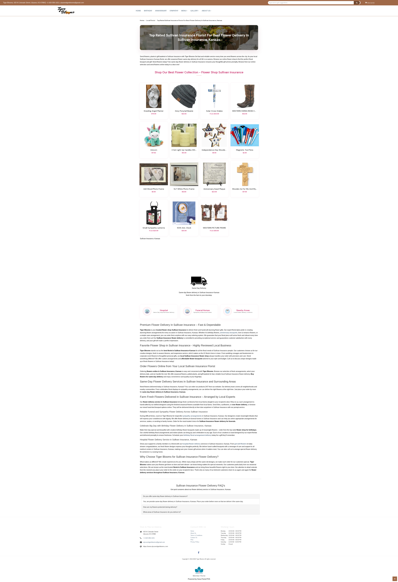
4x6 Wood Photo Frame (153, 189)
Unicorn (153, 150)
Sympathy (174, 11)
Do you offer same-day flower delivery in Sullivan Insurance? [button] (165, 496)
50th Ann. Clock (184, 228)
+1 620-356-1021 (53, 3)
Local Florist (150, 20)
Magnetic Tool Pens (244, 150)
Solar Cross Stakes (214, 111)
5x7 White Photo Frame (184, 189)
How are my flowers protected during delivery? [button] (160, 507)
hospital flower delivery (191, 444)
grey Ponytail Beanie (184, 111)
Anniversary (161, 11)
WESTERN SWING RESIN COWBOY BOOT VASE (244, 111)
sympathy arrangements (192, 416)
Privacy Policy (195, 542)
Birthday (148, 11)
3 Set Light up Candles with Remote (184, 150)
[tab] (201, 496)
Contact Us (194, 537)
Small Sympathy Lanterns (154, 228)
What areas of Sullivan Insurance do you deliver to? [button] (162, 512)
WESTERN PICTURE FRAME (214, 228)
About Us (193, 533)
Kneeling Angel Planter (154, 111)
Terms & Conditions (196, 535)
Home (138, 11)
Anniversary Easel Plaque (214, 189)
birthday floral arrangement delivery (197, 435)
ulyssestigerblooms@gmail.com (72, 3)
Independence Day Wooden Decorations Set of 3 (214, 150)
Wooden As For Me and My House (244, 189)
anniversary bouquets (228, 333)
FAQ (192, 540)
